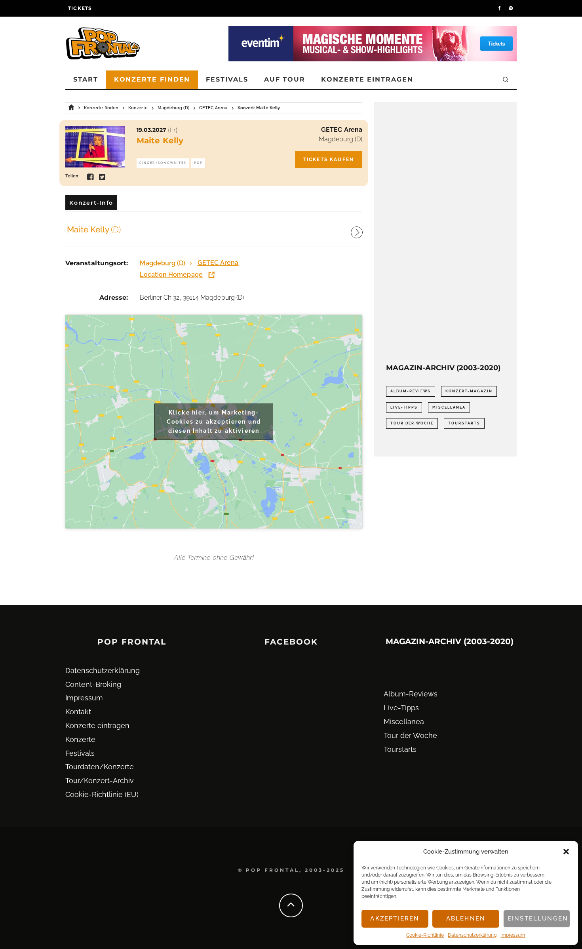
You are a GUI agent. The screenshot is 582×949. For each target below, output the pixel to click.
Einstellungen (538, 918)
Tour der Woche (412, 423)
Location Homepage (171, 274)
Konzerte (80, 739)
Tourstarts (464, 423)
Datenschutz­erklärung (472, 935)
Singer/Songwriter (162, 163)
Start (85, 79)
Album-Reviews (410, 391)
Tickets (80, 8)
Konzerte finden (152, 79)
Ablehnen (465, 918)
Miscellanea (449, 407)
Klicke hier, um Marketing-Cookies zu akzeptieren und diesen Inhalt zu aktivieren (214, 421)
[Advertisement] (445, 233)
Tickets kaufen (328, 159)
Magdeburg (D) (340, 139)
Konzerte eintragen (367, 79)
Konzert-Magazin (469, 391)
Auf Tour (284, 79)
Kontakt (78, 711)
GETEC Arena (341, 129)
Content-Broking (93, 684)
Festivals (227, 79)
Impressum (512, 935)
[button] (566, 852)
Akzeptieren (394, 918)
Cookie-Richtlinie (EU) (102, 794)
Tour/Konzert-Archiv (99, 780)
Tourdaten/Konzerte (99, 767)
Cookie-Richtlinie (425, 935)
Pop (198, 163)
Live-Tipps (404, 407)
